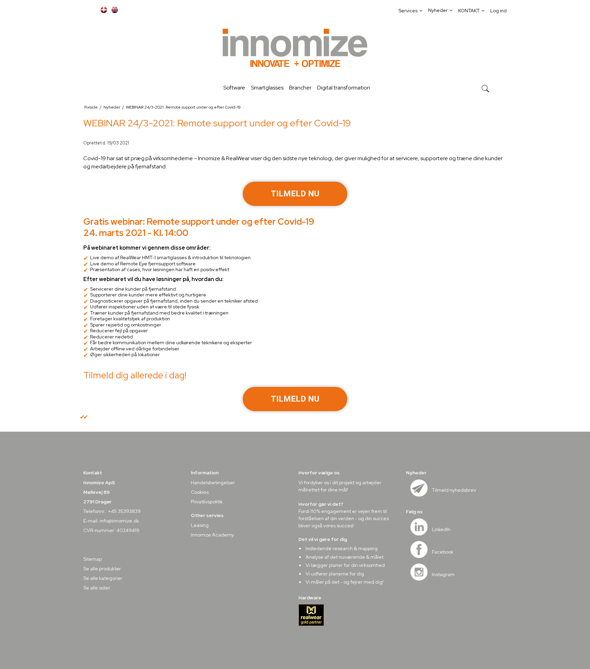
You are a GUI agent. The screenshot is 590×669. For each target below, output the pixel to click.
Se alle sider (96, 588)
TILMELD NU (295, 193)
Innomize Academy (212, 535)
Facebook (442, 552)
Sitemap (92, 559)
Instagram (443, 574)
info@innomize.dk (119, 521)
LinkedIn (441, 529)
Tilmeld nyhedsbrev (454, 490)
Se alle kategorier (102, 578)
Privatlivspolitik (207, 502)
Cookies (200, 492)
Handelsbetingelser (213, 482)
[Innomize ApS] (295, 49)
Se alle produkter (102, 569)
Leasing (200, 525)
